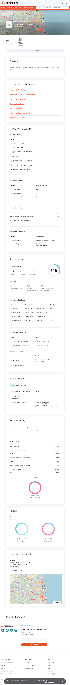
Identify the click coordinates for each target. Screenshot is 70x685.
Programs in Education (18, 118)
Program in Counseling (18, 99)
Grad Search (28, 662)
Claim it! (39, 30)
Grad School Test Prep (7, 662)
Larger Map (5, 33)
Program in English (16, 109)
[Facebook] (7, 630)
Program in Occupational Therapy (21, 113)
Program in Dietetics (17, 104)
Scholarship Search (30, 665)
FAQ (49, 665)
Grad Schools (10, 7)
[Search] (62, 3)
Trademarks (51, 671)
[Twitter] (2, 630)
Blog (49, 668)
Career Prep (4, 665)
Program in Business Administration (22, 95)
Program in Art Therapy (18, 90)
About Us (50, 659)
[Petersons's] (10, 2)
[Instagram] (15, 630)
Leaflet (50, 10)
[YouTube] (11, 630)
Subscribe (34, 645)
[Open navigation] (66, 3)
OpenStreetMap (58, 10)
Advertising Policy (52, 674)
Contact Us (51, 662)
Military (3, 668)
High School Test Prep (7, 671)
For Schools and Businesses (8, 674)
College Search (28, 659)
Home (3, 7)
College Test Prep (5, 659)
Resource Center (29, 668)
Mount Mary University (22, 7)
